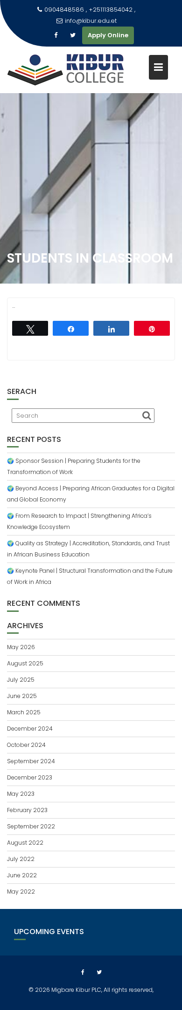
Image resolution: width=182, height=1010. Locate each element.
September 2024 (31, 761)
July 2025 (21, 680)
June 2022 (22, 875)
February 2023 (27, 810)
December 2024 (30, 728)
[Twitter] (72, 35)
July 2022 (21, 859)
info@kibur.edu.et (91, 20)
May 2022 (21, 891)
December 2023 (29, 777)
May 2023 (21, 794)
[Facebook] (56, 35)
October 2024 (26, 745)
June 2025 (22, 696)
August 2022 (25, 843)
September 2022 (31, 826)
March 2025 (24, 712)
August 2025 (25, 663)
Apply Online (108, 35)
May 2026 (21, 647)
